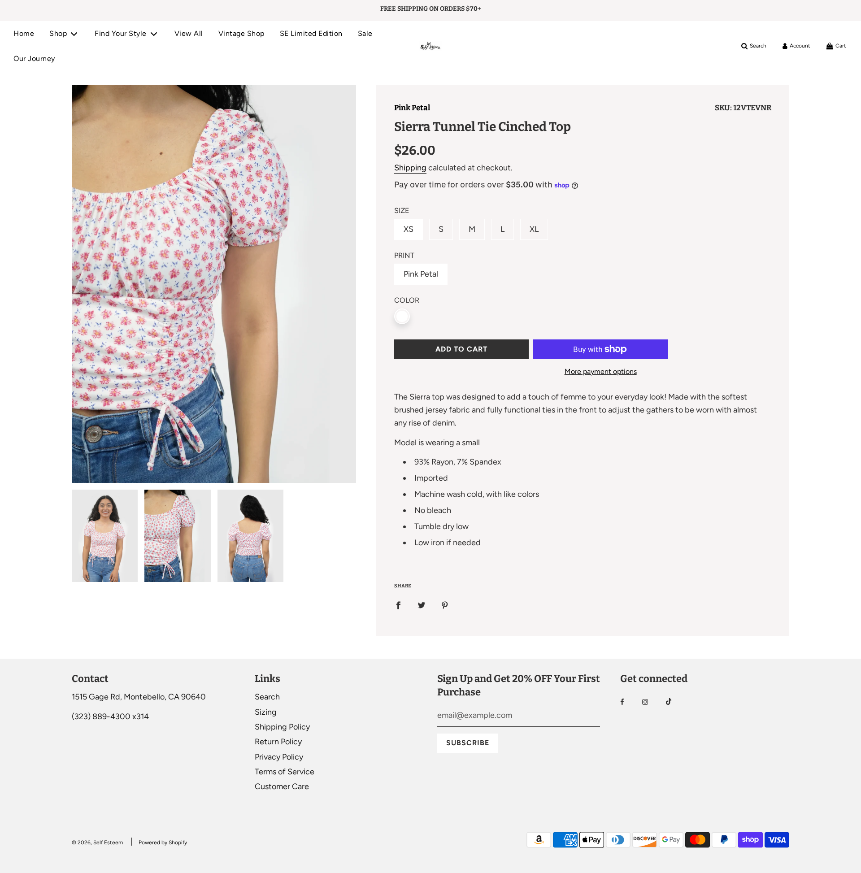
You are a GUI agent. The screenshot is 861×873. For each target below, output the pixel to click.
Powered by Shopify (163, 842)
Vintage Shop (241, 33)
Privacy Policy (279, 757)
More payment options (601, 371)
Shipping (410, 168)
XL (534, 229)
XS (408, 229)
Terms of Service (284, 772)
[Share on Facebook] (398, 605)
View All (188, 33)
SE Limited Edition (311, 33)
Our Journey (34, 58)
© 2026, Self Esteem (97, 842)
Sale (365, 33)
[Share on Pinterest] (445, 605)
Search (267, 697)
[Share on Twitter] (421, 605)
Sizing (266, 712)
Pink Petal (412, 108)
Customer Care (282, 786)
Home (23, 33)
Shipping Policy (282, 727)
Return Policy (278, 742)
